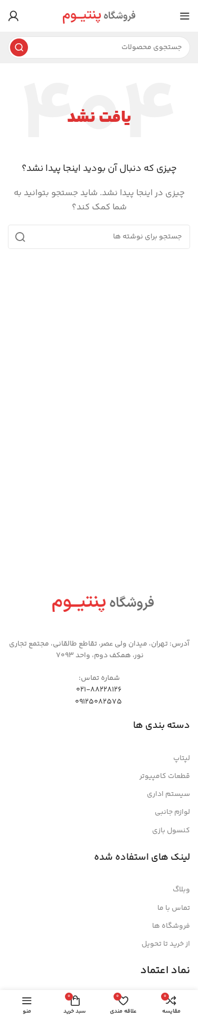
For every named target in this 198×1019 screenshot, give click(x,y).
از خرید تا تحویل (166, 944)
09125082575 (98, 702)
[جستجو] (19, 47)
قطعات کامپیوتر (164, 776)
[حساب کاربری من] (13, 15)
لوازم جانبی (172, 812)
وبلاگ (181, 890)
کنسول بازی (171, 831)
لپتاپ (181, 758)
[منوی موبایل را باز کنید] (184, 15)
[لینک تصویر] (103, 603)
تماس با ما (173, 908)
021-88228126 (98, 690)
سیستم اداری (168, 794)
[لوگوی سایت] (99, 15)
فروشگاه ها (171, 926)
